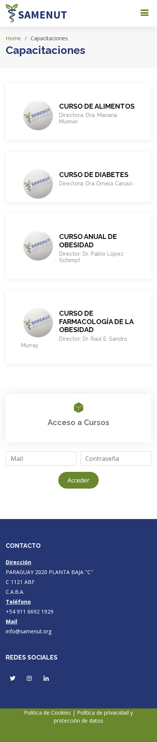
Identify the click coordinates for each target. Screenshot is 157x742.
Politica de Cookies (48, 712)
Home (13, 38)
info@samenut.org (28, 631)
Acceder (78, 480)
